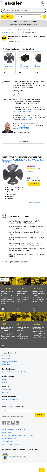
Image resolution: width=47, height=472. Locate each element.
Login (4, 379)
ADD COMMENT (23, 141)
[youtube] (17, 423)
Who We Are (6, 389)
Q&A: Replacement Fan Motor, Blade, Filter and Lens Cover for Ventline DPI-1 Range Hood (25, 244)
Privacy (4, 416)
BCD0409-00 (35, 178)
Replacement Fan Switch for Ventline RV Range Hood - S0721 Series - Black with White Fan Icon (39, 66)
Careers (5, 392)
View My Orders (7, 356)
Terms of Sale (7, 441)
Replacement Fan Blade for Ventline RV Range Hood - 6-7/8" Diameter (9, 66)
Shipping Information (9, 362)
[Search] (4, 10)
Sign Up (5, 382)
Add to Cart (34, 183)
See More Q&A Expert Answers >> (15, 262)
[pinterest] (8, 423)
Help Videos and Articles (10, 399)
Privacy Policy (7, 432)
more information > (36, 202)
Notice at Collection (9, 438)
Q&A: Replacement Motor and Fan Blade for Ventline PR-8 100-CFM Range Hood (24, 222)
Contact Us (6, 365)
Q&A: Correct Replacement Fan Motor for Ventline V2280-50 (26, 255)
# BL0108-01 (28, 120)
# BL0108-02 (27, 111)
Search (4, 402)
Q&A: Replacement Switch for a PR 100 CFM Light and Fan (26, 238)
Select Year (20, 17)
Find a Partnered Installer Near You (14, 372)
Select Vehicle (7, 17)
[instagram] (13, 423)
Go (44, 17)
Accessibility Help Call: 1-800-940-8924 (15, 429)
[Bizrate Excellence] (5, 457)
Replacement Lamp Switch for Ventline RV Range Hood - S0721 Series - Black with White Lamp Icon (24, 66)
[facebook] (4, 423)
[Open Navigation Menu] (2, 2)
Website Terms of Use (10, 444)
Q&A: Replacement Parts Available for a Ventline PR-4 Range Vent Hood (26, 227)
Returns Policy (7, 359)
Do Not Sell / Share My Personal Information (18, 435)
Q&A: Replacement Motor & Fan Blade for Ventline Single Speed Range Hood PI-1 (27, 249)
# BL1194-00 (24, 128)
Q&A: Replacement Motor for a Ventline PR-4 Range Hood (25, 233)
